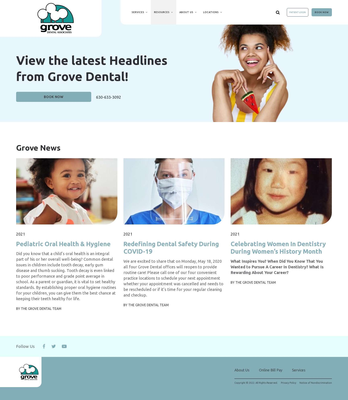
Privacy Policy (288, 383)
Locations (211, 12)
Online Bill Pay (270, 370)
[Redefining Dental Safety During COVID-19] (174, 188)
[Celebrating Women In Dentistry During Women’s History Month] (281, 188)
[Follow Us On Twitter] (53, 346)
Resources (162, 12)
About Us (186, 12)
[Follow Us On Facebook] (43, 346)
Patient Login (297, 12)
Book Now (322, 12)
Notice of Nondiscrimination (315, 383)
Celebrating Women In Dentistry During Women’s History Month (278, 247)
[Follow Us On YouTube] (64, 346)
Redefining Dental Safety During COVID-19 (171, 247)
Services (138, 12)
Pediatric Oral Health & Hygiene (63, 243)
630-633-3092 (108, 97)
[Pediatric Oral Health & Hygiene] (66, 188)
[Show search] (278, 12)
